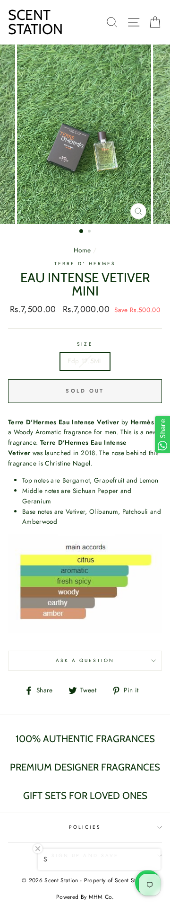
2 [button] (90, 232)
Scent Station (35, 22)
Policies (85, 827)
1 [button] (81, 231)
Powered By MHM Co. (85, 897)
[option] (85, 134)
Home (82, 250)
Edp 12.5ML (85, 361)
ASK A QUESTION (85, 660)
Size (85, 344)
